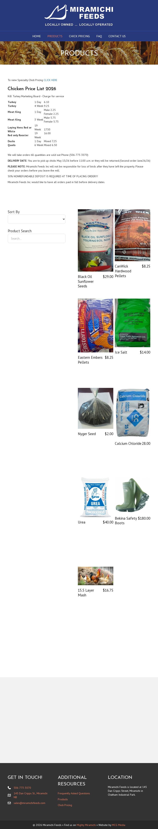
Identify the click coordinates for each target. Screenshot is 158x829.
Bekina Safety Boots (126, 520)
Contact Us (117, 36)
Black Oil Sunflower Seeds (86, 281)
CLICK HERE (50, 80)
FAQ (99, 36)
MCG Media (118, 825)
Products (54, 36)
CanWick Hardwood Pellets (123, 271)
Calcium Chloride (128, 443)
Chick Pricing (79, 36)
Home (36, 36)
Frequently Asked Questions (74, 793)
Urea (81, 522)
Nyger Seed (87, 433)
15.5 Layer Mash (86, 592)
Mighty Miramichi (86, 825)
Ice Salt (121, 352)
